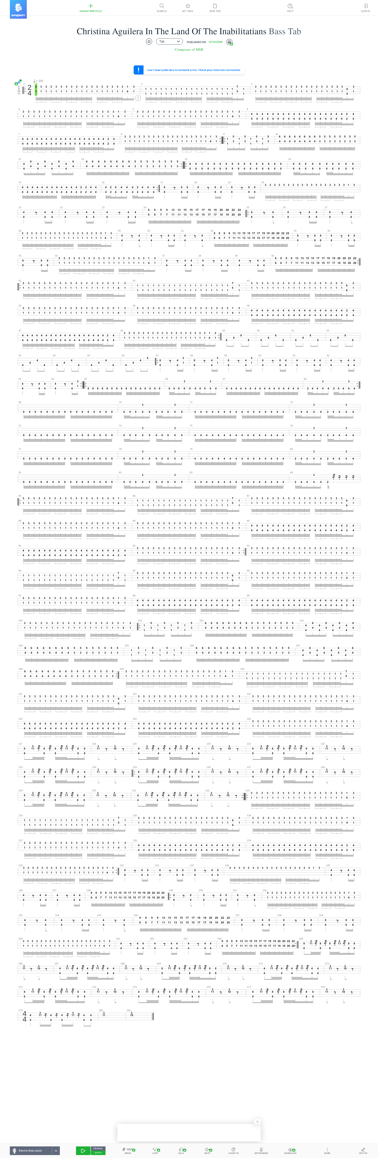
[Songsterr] (18, 9)
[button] (18, 82)
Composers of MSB (189, 49)
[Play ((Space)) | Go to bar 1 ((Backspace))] (83, 1150)
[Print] (229, 42)
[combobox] (169, 41)
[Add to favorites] (149, 41)
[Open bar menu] (138, 98)
